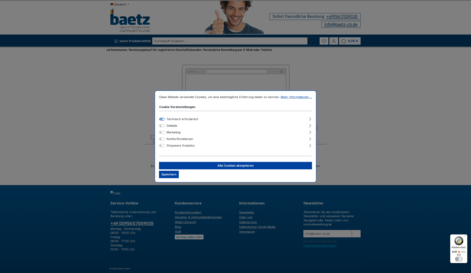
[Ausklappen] (310, 118)
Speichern (169, 174)
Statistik (172, 126)
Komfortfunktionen (180, 139)
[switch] (162, 125)
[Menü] (465, 236)
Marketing (173, 132)
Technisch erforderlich (182, 119)
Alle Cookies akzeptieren (235, 166)
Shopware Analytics (181, 146)
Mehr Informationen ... (296, 97)
